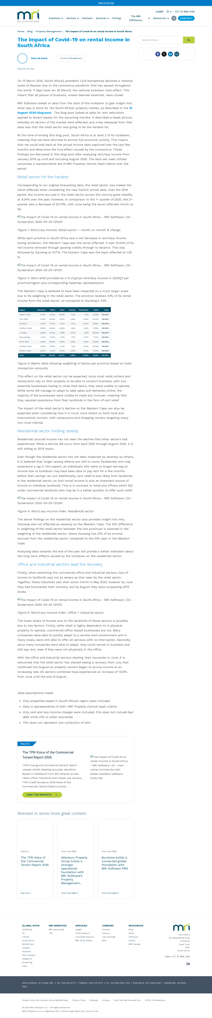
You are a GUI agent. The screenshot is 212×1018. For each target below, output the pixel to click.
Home (20, 31)
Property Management (49, 31)
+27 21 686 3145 (181, 956)
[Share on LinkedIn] (170, 54)
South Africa (28, 940)
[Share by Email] (176, 54)
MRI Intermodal (56, 929)
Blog (30, 31)
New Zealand (28, 955)
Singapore (27, 959)
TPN (51, 933)
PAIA (104, 940)
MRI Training (134, 944)
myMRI (78, 929)
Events (132, 940)
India (24, 966)
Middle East (28, 944)
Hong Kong (27, 962)
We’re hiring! (106, 2)
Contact (106, 929)
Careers (106, 933)
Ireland (25, 937)
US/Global (27, 929)
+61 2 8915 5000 (153, 983)
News (131, 933)
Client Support (82, 933)
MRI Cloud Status (83, 940)
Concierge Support (84, 937)
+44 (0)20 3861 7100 (120, 983)
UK (23, 933)
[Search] (189, 40)
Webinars (133, 937)
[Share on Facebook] (157, 54)
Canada (25, 948)
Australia (26, 951)
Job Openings (109, 937)
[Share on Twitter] (164, 54)
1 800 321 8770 (68, 983)
